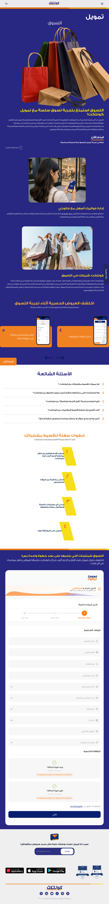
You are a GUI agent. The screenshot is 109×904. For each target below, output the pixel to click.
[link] (13, 148)
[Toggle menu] (102, 3)
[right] (60, 358)
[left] (49, 358)
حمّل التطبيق (67, 214)
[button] (54, 384)
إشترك (67, 851)
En (6, 4)
